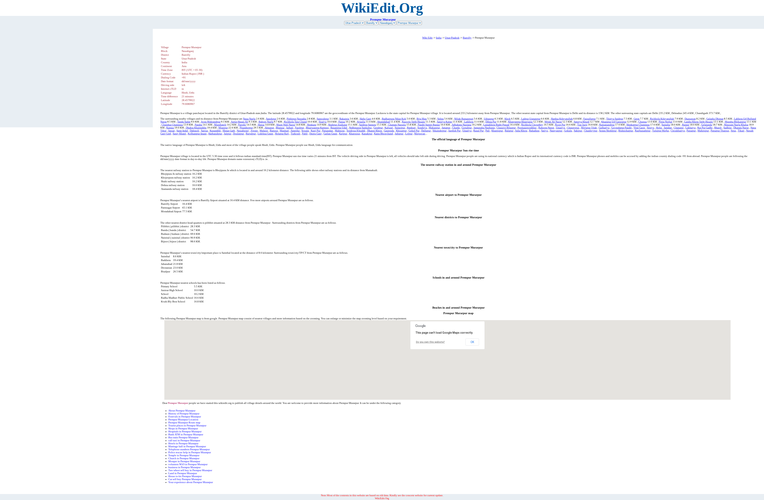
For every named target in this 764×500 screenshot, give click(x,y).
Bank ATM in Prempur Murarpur (185, 434)
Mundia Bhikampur (735, 121)
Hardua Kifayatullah (562, 118)
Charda (456, 127)
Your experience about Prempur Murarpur (190, 482)
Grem (636, 118)
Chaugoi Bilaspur (506, 127)
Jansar (171, 130)
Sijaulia (361, 121)
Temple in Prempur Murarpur (183, 455)
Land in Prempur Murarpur (182, 473)
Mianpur (223, 127)
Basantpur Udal (338, 127)
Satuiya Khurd (581, 121)
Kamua (170, 127)
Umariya (560, 127)
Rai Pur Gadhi (704, 127)
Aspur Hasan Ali (239, 121)
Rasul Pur (478, 130)
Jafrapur (399, 133)
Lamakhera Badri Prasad (496, 124)
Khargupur (497, 130)
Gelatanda (706, 124)
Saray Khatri (179, 133)
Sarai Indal (182, 130)
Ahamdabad (383, 121)
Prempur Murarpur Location (183, 419)
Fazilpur (299, 127)
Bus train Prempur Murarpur (183, 437)
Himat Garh (229, 130)
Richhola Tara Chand (295, 121)
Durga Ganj (315, 133)
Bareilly (467, 37)
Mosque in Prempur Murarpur (184, 461)
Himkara (311, 124)
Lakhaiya (690, 127)
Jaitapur (446, 127)
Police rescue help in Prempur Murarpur (189, 452)
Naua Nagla (249, 118)
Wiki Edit (427, 37)
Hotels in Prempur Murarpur (183, 443)
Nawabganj (243, 130)
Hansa (261, 124)
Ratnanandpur (607, 124)
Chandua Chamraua (172, 124)
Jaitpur (227, 133)
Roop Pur (560, 124)
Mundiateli (220, 124)
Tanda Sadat (183, 121)
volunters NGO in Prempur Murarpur (188, 464)
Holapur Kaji (282, 133)
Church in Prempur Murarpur (183, 458)
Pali (487, 130)
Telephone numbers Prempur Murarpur (189, 449)
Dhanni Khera (374, 130)
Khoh (508, 118)
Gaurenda (389, 130)
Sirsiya (650, 127)
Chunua (642, 121)
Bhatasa (280, 127)
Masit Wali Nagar (285, 124)
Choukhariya (678, 130)
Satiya (544, 130)
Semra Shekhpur (608, 130)
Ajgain (254, 130)
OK (472, 342)
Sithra (440, 118)
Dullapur (426, 130)
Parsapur (691, 130)
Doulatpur (238, 133)
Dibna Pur (490, 121)
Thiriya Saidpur (614, 118)
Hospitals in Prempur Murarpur (185, 431)
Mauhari (284, 130)
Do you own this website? (430, 342)
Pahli (305, 133)
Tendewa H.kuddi (355, 130)
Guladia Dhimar (714, 118)
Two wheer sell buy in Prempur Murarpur (190, 470)
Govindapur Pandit (621, 127)
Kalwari (389, 127)
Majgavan (419, 133)
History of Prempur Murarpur (183, 413)
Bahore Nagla (266, 121)
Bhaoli (718, 127)
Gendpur (378, 127)
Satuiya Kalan (444, 121)
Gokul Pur (413, 130)
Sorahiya (422, 127)
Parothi (242, 124)
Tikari (741, 130)
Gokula (568, 130)
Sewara (305, 130)
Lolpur (408, 133)
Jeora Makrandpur (210, 121)
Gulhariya (604, 127)
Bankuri (411, 127)
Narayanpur (556, 130)
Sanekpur (271, 118)
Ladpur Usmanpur (530, 118)
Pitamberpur (246, 127)
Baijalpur (251, 133)
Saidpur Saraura (367, 124)
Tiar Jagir (582, 124)
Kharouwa (354, 133)
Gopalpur (467, 127)
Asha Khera (521, 130)
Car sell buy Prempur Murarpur (185, 479)
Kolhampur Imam (197, 133)
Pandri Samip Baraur (429, 124)
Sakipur (578, 130)
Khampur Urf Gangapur (613, 121)
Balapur (509, 130)
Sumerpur (400, 127)
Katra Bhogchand (383, 133)
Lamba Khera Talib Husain (698, 121)
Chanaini (679, 127)
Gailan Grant (330, 133)
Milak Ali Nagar (553, 121)
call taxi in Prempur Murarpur (184, 440)
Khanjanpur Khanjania (520, 121)
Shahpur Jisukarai (337, 124)
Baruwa (274, 130)
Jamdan (668, 127)
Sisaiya (322, 121)
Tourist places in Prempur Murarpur (187, 425)
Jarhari (289, 127)
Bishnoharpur (625, 130)
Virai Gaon (639, 127)
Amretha (295, 130)
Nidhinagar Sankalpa (360, 127)
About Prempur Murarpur (181, 410)
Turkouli (295, 133)
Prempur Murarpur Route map (184, 422)
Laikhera (469, 121)
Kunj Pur (315, 130)
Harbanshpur (215, 133)
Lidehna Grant (265, 133)
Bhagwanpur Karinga (317, 127)
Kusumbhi (215, 130)
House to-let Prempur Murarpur (185, 476)
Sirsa (733, 130)
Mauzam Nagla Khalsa (736, 124)
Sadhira (727, 127)
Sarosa (204, 130)
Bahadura (534, 130)
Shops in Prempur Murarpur (183, 428)
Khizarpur (401, 130)
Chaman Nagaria (397, 124)
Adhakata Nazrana (461, 124)
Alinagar (269, 127)
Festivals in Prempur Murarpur (184, 416)
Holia (659, 127)
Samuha (666, 124)
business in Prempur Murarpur (184, 467)
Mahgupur (703, 130)
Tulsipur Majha (660, 130)
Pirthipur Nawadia (296, 118)
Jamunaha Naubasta (484, 127)
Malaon (264, 130)
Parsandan (327, 130)
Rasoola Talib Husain (413, 121)
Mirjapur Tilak (589, 127)
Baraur (685, 124)
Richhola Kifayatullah (662, 118)
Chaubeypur (590, 130)
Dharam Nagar (741, 127)
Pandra (198, 124)
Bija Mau (422, 118)
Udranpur (489, 118)
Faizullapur (589, 118)
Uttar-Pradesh (452, 37)
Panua (341, 121)
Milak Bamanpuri (463, 118)
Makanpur (434, 127)
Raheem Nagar (546, 127)
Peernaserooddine (527, 127)
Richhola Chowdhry (532, 124)
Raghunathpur (642, 130)
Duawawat (690, 118)
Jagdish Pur (454, 130)
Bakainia (344, 118)
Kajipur (343, 133)
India (438, 37)
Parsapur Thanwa (720, 130)
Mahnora (340, 130)
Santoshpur (323, 118)
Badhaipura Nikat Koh (394, 118)
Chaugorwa (573, 127)
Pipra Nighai (665, 121)
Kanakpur (367, 133)
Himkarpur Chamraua (638, 124)
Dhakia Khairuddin (196, 127)
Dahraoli (194, 130)
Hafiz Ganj (365, 118)
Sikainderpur (439, 130)
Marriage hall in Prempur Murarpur (187, 446)
